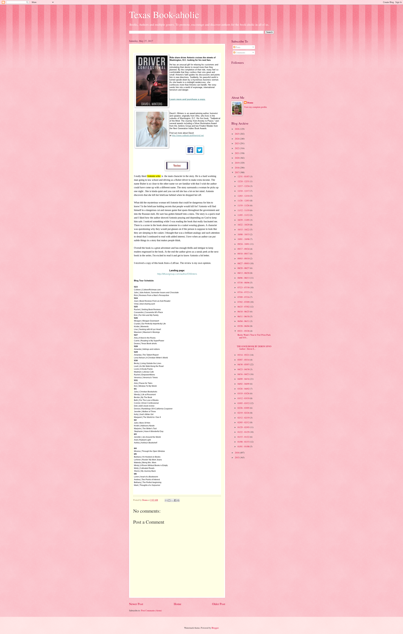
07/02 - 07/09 (244, 301)
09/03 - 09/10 (244, 258)
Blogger (215, 627)
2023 (237, 143)
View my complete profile (255, 106)
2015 (237, 457)
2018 (237, 167)
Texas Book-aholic (164, 14)
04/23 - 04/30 (244, 369)
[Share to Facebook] (175, 500)
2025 (237, 133)
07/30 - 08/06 (244, 282)
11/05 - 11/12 (244, 214)
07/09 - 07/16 (244, 297)
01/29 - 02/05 (244, 427)
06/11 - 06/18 (244, 316)
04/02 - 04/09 (244, 383)
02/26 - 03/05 (244, 407)
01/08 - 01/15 (244, 441)
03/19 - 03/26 (244, 393)
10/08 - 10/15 (244, 234)
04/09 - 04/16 (244, 378)
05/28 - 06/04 (244, 325)
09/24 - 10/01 (244, 243)
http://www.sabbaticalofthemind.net (188, 135)
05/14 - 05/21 (244, 354)
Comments (240, 52)
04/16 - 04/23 (244, 374)
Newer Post (136, 604)
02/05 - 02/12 (244, 422)
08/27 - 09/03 (244, 263)
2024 (237, 138)
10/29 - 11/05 (244, 219)
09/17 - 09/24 (244, 248)
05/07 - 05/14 (244, 359)
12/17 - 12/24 (244, 186)
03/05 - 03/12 (244, 403)
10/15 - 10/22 (244, 229)
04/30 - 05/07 (244, 364)
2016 (237, 452)
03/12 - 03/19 (244, 398)
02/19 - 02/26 (244, 412)
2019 (237, 162)
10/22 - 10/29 (244, 224)
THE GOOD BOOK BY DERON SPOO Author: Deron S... (254, 347)
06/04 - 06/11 (244, 321)
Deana (250, 102)
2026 (237, 128)
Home (177, 604)
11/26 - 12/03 (244, 200)
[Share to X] (172, 500)
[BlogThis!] (169, 500)
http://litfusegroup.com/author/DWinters (177, 274)
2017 (237, 172)
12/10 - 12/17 (244, 190)
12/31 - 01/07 (244, 176)
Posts (237, 47)
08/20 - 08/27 (244, 268)
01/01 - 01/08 (244, 446)
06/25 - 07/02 (244, 306)
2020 (237, 157)
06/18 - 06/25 (244, 311)
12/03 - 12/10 (244, 195)
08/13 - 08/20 (244, 272)
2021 (237, 153)
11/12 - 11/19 (244, 210)
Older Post (218, 604)
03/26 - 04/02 (244, 388)
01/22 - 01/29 (244, 431)
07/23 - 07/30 (244, 287)
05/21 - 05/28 (244, 330)
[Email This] (166, 500)
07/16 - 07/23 (244, 292)
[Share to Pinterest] (178, 500)
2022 (237, 148)
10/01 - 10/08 (244, 239)
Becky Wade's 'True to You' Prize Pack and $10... (254, 336)
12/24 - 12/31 (244, 181)
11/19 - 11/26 (244, 205)
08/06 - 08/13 (244, 277)
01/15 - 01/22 (244, 436)
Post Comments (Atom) (151, 610)
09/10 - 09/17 (244, 253)
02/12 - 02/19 (244, 417)
